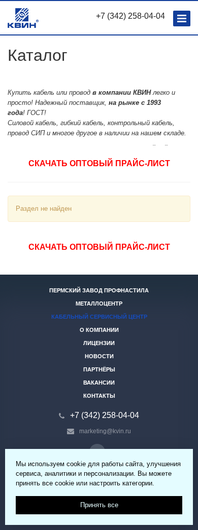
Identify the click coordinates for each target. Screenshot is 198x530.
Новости (99, 356)
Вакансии (99, 383)
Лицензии (99, 343)
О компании (99, 330)
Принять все (99, 505)
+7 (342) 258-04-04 (130, 16)
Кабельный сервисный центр (99, 317)
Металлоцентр (99, 303)
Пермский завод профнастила (99, 290)
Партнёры (99, 369)
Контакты (99, 396)
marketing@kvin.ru (105, 431)
